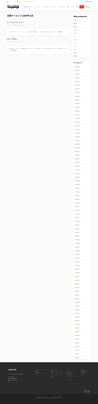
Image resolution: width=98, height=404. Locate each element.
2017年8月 (77, 342)
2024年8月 (77, 125)
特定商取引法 (83, 372)
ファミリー (76, 39)
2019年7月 (77, 283)
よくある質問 (69, 372)
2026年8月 (77, 66)
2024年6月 (77, 133)
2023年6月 (77, 162)
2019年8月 (77, 280)
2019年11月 (77, 269)
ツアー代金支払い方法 (71, 376)
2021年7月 (77, 225)
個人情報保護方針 (84, 371)
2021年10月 (77, 214)
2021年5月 (77, 232)
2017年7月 (77, 346)
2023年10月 (77, 147)
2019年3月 (77, 298)
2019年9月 (77, 276)
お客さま (75, 23)
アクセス (72, 6)
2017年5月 (77, 353)
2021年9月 (77, 217)
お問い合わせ (89, 1)
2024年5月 (77, 136)
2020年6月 (77, 258)
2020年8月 (77, 250)
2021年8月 (77, 221)
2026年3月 (77, 85)
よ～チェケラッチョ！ (15, 22)
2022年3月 (77, 206)
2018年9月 (77, 306)
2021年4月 (77, 236)
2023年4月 (77, 169)
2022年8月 (77, 188)
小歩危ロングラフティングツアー (56, 371)
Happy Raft (49, 397)
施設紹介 (37, 371)
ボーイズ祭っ (12, 39)
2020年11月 (77, 239)
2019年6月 (77, 287)
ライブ (75, 43)
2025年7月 (77, 99)
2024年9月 (77, 122)
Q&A (77, 6)
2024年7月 (77, 129)
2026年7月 (77, 70)
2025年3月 (77, 114)
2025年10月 (77, 88)
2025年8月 (77, 96)
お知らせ (15, 25)
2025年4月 (77, 111)
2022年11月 (77, 177)
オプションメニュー (77, 20)
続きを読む (60, 31)
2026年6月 (77, 74)
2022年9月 (77, 184)
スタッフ (19, 25)
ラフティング (38, 6)
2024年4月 (77, 140)
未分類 (75, 52)
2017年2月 (77, 357)
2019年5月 (77, 291)
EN (88, 6)
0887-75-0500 (12, 1)
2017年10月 (77, 335)
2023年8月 (77, 155)
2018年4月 (77, 324)
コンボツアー (54, 6)
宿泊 (68, 6)
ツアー (22, 25)
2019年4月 (77, 294)
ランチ (75, 46)
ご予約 (81, 6)
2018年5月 (77, 320)
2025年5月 (77, 107)
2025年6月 (77, 103)
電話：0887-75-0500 (12, 380)
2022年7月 (77, 191)
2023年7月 (77, 158)
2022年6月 (77, 195)
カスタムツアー (62, 6)
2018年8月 (77, 309)
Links (82, 369)
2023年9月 (77, 151)
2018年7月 (77, 313)
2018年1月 (77, 331)
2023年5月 (77, 166)
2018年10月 (77, 302)
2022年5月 (77, 199)
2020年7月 (77, 254)
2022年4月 (77, 203)
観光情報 (75, 56)
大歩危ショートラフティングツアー (57, 372)
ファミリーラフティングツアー (56, 374)
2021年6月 (77, 228)
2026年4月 (77, 81)
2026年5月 (77, 77)
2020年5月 (77, 261)
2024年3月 (77, 144)
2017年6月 (77, 350)
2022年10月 (77, 180)
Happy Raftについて (28, 6)
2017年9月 (77, 339)
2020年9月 (77, 247)
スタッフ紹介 (37, 372)
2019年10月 (77, 272)
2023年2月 (77, 173)
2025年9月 (77, 92)
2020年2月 (77, 265)
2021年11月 (77, 210)
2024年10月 (77, 118)
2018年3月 (77, 328)
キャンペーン (76, 30)
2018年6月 (77, 317)
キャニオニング (46, 6)
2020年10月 (77, 243)
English (82, 374)
